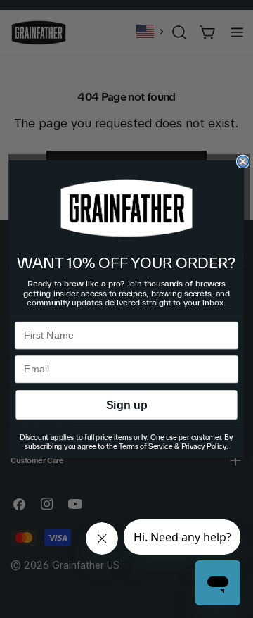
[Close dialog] (243, 161)
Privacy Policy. (204, 447)
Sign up (126, 404)
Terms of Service (146, 447)
